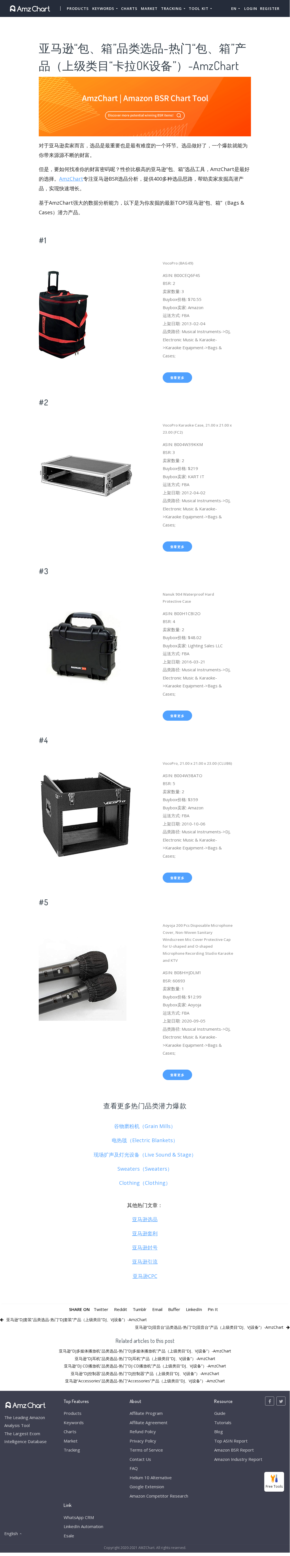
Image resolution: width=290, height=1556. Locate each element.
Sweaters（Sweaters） (144, 1168)
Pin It (213, 1309)
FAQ (134, 1468)
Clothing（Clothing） (145, 1182)
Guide (219, 1413)
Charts (129, 8)
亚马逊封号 (145, 1247)
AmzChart (71, 178)
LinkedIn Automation (83, 1526)
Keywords (74, 1422)
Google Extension (147, 1486)
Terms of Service (146, 1450)
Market (149, 8)
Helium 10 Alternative (151, 1477)
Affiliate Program (146, 1413)
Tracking (72, 1450)
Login (250, 8)
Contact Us (140, 1459)
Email (157, 1309)
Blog (218, 1431)
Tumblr (140, 1309)
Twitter (101, 1309)
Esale (69, 1535)
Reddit (120, 1309)
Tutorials (222, 1422)
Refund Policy (143, 1431)
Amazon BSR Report (234, 1450)
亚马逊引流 (145, 1261)
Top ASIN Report (231, 1441)
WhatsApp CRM (79, 1517)
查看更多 (177, 377)
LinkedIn (194, 1309)
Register (270, 8)
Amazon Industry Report (238, 1459)
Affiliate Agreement (148, 1422)
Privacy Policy (143, 1441)
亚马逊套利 (145, 1233)
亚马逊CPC (145, 1276)
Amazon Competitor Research (159, 1496)
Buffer (174, 1309)
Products (78, 8)
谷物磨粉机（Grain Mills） (145, 1126)
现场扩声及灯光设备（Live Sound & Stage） (145, 1154)
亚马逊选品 (145, 1219)
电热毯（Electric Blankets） (145, 1140)
